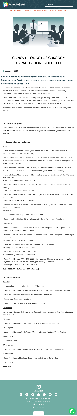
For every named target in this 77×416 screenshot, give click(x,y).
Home (10, 10)
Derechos (28, 10)
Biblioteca (37, 10)
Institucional (18, 10)
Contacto (53, 10)
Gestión (44, 10)
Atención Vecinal (62, 10)
